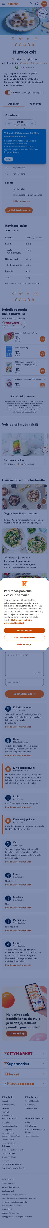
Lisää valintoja (24, 645)
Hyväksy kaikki (24, 630)
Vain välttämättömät (24, 638)
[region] (24, 614)
